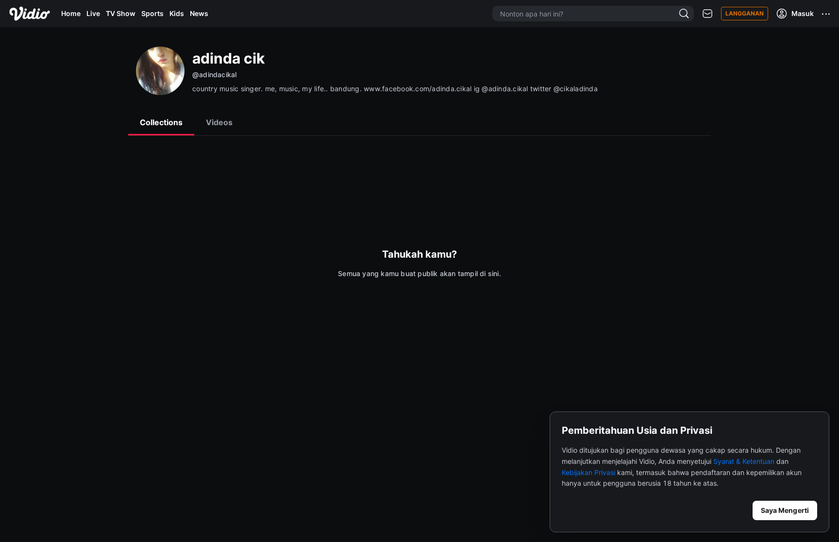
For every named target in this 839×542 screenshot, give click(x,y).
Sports (152, 13)
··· (826, 13)
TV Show (120, 13)
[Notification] (707, 14)
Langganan (744, 13)
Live (93, 13)
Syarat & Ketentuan (743, 461)
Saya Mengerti (785, 510)
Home (71, 13)
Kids (176, 13)
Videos (219, 122)
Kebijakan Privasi (588, 472)
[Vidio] (29, 13)
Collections (161, 122)
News (199, 13)
